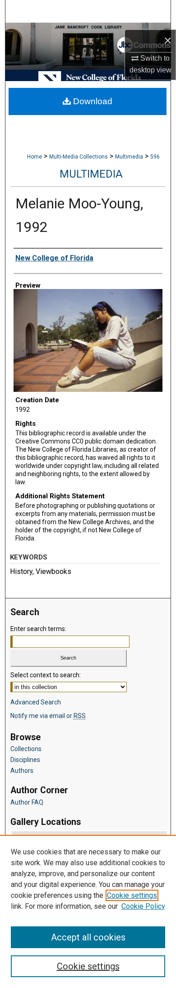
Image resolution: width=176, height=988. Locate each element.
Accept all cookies (88, 937)
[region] (88, 911)
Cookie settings (132, 895)
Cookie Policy (143, 906)
